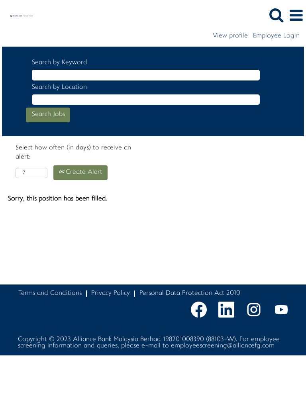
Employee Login (276, 36)
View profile (230, 36)
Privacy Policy (110, 293)
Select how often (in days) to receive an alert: (73, 152)
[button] (296, 16)
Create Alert (83, 172)
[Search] (276, 15)
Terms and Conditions (50, 293)
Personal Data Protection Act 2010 (189, 293)
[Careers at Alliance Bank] (18, 16)
